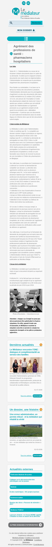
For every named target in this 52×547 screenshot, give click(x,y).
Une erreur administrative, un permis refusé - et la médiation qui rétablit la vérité (26, 416)
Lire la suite (37, 396)
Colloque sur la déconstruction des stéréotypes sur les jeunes (22, 480)
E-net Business (39, 544)
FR (24, 3)
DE (28, 3)
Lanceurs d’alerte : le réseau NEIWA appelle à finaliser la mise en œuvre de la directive (25, 515)
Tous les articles (26, 396)
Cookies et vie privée (32, 538)
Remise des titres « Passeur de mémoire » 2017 (25, 503)
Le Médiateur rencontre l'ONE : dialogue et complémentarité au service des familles (25, 352)
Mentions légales (18, 538)
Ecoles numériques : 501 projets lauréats (24, 492)
